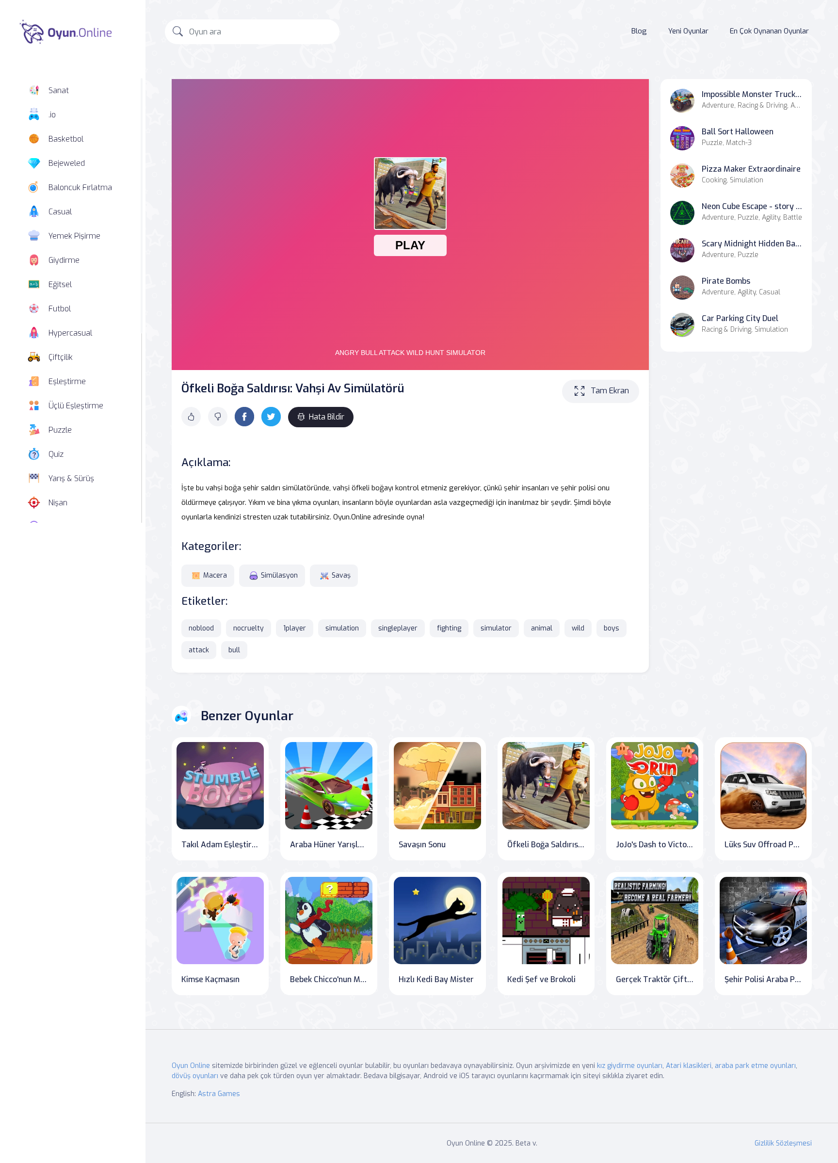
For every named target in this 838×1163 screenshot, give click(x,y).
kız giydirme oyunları (629, 1065)
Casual (60, 212)
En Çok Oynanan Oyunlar (769, 31)
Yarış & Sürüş (71, 478)
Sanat (58, 90)
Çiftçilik (60, 357)
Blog (639, 31)
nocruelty (248, 628)
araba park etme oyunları (755, 1065)
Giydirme (64, 260)
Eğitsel (60, 284)
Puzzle (60, 430)
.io (52, 115)
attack (199, 650)
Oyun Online (191, 1065)
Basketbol (65, 139)
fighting (449, 628)
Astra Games (219, 1093)
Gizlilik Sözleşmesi (783, 1143)
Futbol (59, 309)
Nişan (57, 503)
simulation (342, 628)
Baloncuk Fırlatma (80, 187)
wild (578, 628)
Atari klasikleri (688, 1065)
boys (611, 628)
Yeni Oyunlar (688, 31)
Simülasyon (279, 575)
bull (234, 650)
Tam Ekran (610, 391)
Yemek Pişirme (74, 236)
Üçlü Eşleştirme (75, 406)
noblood (201, 628)
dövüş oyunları (195, 1076)
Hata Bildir (326, 417)
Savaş (341, 575)
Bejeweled (66, 163)
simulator (496, 628)
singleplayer (398, 628)
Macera (215, 575)
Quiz (56, 454)
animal (541, 628)
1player (294, 628)
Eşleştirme (67, 381)
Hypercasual (70, 333)
